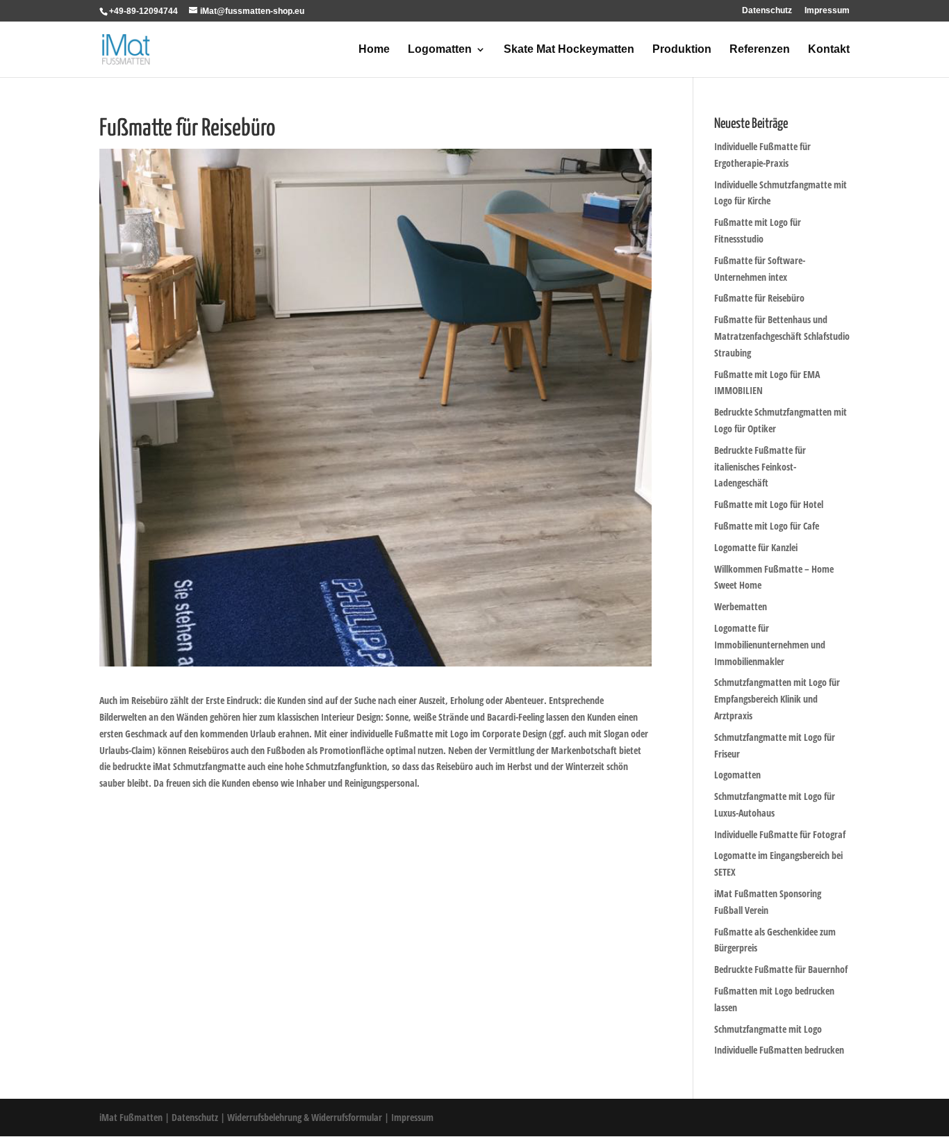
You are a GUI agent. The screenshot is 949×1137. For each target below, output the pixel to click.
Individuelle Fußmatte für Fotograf (779, 834)
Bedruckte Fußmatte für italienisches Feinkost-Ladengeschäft (760, 466)
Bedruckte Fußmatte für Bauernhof (781, 969)
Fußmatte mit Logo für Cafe (766, 525)
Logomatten (440, 49)
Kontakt (829, 49)
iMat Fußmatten (131, 1117)
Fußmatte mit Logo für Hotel (768, 504)
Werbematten (740, 606)
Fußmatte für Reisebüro (759, 297)
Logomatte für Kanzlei (756, 547)
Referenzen (759, 49)
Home (374, 49)
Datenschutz (767, 10)
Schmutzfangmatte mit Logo (768, 1029)
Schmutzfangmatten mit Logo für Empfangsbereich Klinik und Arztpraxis (777, 699)
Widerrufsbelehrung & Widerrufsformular (304, 1117)
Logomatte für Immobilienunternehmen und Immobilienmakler (769, 644)
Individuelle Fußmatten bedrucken (779, 1049)
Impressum (827, 10)
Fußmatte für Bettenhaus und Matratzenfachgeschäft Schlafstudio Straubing (782, 336)
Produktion (681, 49)
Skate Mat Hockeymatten (569, 49)
